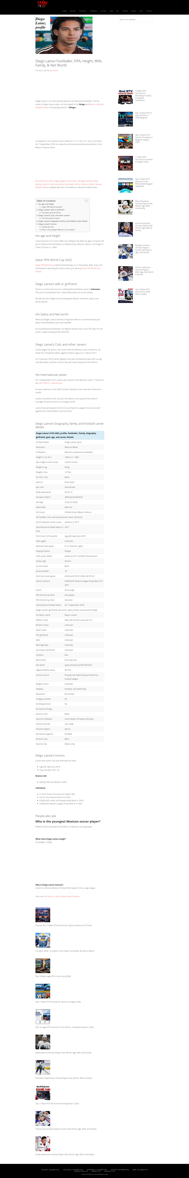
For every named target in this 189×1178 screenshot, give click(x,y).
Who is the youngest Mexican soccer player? (58, 230)
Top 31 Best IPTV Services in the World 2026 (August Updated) (144, 182)
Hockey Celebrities (120, 1169)
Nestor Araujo (95, 184)
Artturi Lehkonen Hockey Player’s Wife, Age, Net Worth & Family (144, 271)
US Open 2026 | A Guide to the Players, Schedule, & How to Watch (64, 951)
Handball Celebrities (97, 1169)
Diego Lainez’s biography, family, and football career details (63, 221)
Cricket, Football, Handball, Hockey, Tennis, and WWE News (53, 3)
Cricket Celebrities (50, 1169)
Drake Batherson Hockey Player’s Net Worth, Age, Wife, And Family (64, 1154)
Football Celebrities (73, 896)
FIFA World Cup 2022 (52, 896)
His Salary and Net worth (51, 213)
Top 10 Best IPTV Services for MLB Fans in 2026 (142, 291)
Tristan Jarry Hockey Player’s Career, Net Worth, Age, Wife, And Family (65, 1129)
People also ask (48, 227)
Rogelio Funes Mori (67, 181)
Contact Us (109, 1171)
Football (63, 896)
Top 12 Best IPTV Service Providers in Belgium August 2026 (144, 138)
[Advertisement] (70, 86)
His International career (51, 218)
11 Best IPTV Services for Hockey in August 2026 (144, 159)
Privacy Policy (81, 1171)
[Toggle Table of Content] (85, 200)
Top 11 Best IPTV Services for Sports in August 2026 (58, 1001)
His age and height (46, 204)
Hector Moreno (81, 184)
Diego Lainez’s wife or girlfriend (51, 210)
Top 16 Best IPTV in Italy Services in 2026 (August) (143, 115)
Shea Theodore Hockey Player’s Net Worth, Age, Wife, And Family (144, 205)
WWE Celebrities (140, 1169)
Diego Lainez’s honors (47, 224)
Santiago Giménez (85, 181)
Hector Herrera (50, 184)
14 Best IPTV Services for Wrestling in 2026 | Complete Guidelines (143, 96)
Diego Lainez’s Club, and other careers (54, 215)
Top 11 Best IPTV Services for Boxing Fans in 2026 (57, 1103)
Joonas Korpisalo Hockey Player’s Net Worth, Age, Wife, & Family (144, 227)
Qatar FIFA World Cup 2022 (52, 207)
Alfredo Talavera (42, 187)
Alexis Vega (54, 181)
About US (96, 1171)
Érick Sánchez (41, 181)
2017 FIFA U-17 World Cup (50, 383)
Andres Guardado (66, 184)
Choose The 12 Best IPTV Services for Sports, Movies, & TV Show (63, 925)
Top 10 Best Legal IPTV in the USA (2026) (53, 976)
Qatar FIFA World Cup (45, 265)
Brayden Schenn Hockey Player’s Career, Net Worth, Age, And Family (143, 249)
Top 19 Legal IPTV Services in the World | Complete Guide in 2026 (64, 1027)
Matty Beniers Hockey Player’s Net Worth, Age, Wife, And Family (63, 1052)
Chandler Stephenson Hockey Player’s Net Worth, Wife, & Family (63, 1078)
